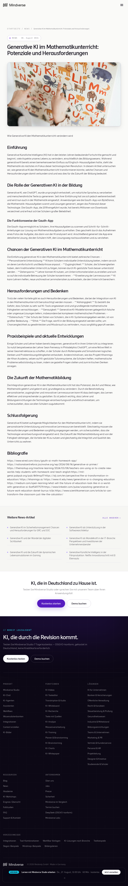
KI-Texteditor (51, 695)
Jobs (47, 786)
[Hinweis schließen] (64, 878)
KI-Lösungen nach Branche (77, 840)
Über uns (49, 780)
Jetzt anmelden (111, 872)
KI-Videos (49, 689)
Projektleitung (94, 753)
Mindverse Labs (52, 817)
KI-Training (50, 732)
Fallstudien (8, 807)
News (27, 29)
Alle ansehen (112, 518)
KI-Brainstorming (53, 743)
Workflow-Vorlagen (51, 840)
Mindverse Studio (11, 689)
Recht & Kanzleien (96, 705)
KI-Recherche (51, 711)
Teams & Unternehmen (98, 732)
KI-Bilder (7, 732)
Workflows (7, 711)
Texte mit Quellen (53, 716)
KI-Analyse (50, 721)
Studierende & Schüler (98, 764)
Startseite (13, 29)
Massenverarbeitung (55, 727)
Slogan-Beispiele (11, 846)
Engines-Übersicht (11, 802)
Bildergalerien (51, 846)
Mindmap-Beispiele (31, 846)
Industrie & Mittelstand (98, 721)
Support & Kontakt (12, 817)
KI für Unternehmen (97, 689)
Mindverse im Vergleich (56, 802)
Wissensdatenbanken (13, 716)
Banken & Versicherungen (100, 695)
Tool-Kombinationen (29, 840)
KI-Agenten (8, 700)
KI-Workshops (9, 796)
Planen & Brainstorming (56, 737)
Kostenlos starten (51, 603)
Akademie (8, 791)
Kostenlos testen (16, 658)
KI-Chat (7, 695)
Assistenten (8, 705)
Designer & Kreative (97, 758)
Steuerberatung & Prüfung (100, 711)
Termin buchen (52, 807)
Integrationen (9, 721)
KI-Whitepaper (52, 753)
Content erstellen (11, 727)
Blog (5, 780)
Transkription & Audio (55, 700)
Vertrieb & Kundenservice (99, 743)
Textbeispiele (100, 840)
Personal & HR (94, 748)
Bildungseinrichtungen (98, 727)
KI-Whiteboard (52, 705)
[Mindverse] (14, 5)
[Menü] (122, 5)
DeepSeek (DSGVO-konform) (58, 812)
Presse (48, 791)
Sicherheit (50, 796)
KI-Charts (50, 748)
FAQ (5, 812)
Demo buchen (78, 603)
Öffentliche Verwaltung (98, 700)
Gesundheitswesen (96, 716)
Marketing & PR (95, 737)
